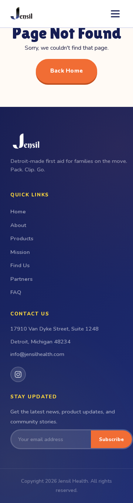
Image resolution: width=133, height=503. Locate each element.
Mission (20, 252)
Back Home (66, 70)
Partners (21, 279)
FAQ (15, 292)
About (18, 225)
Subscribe (111, 439)
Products (21, 238)
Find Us (20, 265)
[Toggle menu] (115, 13)
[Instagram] (18, 374)
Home (18, 211)
